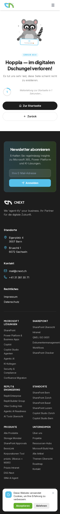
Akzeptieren (23, 505)
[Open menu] (53, 7)
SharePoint (18, 294)
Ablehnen (41, 505)
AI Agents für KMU (25, 285)
